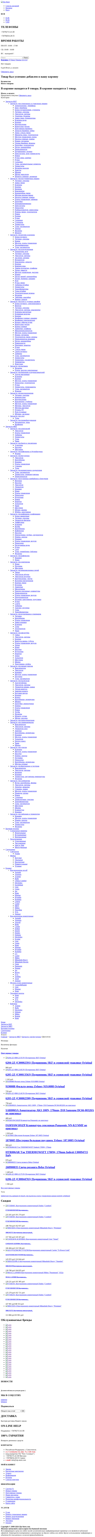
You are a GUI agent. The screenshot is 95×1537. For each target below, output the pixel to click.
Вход (8, 10)
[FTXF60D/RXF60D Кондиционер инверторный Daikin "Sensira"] (29, 1206)
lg (20, 1196)
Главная (4, 1037)
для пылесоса (31, 1196)
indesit (3, 1196)
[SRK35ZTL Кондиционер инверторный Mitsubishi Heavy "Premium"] (34, 1306)
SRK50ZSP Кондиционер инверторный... (19, 1266)
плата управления (44, 1196)
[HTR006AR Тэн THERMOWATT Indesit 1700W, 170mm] (28, 1147)
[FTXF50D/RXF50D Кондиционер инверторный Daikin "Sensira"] (29, 1217)
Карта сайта (10, 1503)
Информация (11, 1475)
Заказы (8, 1469)
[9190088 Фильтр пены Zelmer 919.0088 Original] (25, 1081)
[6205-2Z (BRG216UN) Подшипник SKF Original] (26, 1070)
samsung (15, 1196)
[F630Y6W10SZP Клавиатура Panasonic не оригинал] (27, 1120)
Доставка (9, 1521)
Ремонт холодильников (15, 1516)
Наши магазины (12, 1495)
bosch (23, 1196)
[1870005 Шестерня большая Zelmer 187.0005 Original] (27, 1135)
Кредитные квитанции (15, 1471)
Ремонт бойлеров (12, 1519)
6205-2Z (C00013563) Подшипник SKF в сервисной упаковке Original (49, 1074)
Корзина (9, 8)
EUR (7, 18)
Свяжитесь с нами (13, 1497)
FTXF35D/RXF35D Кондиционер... (17, 1288)
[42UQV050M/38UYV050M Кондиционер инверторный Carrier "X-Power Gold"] (38, 1250)
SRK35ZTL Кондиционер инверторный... (19, 1310)
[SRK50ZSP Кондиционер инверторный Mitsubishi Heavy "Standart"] (34, 1261)
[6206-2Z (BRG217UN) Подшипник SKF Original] (26, 1174)
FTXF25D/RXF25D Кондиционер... (17, 1299)
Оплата (8, 1523)
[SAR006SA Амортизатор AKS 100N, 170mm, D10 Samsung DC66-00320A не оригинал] (41, 1105)
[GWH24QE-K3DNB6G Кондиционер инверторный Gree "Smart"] (32, 1239)
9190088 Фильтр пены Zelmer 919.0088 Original (35, 1086)
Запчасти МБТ (15, 1037)
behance (4, 1402)
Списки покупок (12, 1480)
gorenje (60, 1196)
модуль (9, 1196)
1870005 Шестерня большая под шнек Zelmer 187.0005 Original (45, 1140)
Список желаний (12, 6)
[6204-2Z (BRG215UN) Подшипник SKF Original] (26, 1058)
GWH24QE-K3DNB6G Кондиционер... (18, 1243)
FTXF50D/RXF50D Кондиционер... (17, 1221)
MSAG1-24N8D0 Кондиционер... (16, 1277)
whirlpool (66, 1196)
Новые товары (11, 1491)
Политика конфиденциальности (18, 1499)
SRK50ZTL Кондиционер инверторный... (19, 1232)
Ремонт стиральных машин (16, 1514)
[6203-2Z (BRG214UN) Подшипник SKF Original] (26, 1093)
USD (7, 22)
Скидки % (10, 1489)
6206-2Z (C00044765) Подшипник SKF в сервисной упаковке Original (49, 1179)
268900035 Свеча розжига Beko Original (30, 1167)
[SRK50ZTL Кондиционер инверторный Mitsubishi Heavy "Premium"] (34, 1228)
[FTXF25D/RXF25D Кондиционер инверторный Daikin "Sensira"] (29, 1295)
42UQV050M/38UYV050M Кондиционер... (20, 1255)
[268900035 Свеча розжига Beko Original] (22, 1162)
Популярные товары (10, 1053)
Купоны (9, 1477)
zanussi (54, 1196)
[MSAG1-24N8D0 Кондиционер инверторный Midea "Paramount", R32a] (34, 1273)
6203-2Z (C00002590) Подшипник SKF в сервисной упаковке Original (49, 1098)
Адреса (8, 1473)
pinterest (4, 1400)
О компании (10, 1501)
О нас (8, 1512)
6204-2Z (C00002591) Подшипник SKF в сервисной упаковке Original (49, 1062)
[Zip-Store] (5, 2)
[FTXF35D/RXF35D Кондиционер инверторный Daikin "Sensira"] (29, 1284)
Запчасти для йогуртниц (31, 1037)
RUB (8, 20)
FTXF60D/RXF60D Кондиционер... (17, 1210)
